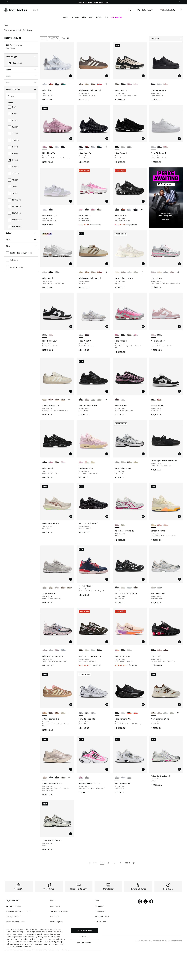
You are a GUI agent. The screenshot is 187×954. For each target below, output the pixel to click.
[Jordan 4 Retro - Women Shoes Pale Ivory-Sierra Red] (87, 462)
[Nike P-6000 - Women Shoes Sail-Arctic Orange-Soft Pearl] (159, 272)
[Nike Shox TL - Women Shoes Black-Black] (57, 84)
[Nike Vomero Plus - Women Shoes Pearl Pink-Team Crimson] (135, 713)
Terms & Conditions (13, 906)
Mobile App (99, 906)
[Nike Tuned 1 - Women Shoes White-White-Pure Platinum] (123, 147)
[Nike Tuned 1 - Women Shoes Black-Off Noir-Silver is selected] (44, 462)
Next (127, 863)
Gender (9, 83)
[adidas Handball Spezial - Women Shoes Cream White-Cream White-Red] (87, 84)
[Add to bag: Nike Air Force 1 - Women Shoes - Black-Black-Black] (179, 75)
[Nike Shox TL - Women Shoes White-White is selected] (44, 84)
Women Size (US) (13, 89)
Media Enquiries (56, 921)
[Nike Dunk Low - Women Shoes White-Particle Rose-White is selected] (153, 335)
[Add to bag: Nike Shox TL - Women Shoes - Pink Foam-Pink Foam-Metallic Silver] (70, 138)
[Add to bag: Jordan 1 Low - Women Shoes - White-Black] (179, 391)
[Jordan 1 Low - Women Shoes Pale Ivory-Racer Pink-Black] (159, 399)
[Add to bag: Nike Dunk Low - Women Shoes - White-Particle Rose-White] (179, 326)
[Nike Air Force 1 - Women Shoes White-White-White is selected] (153, 147)
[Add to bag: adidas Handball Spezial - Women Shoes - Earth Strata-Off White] (106, 75)
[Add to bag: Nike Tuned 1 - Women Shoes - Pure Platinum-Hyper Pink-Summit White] (143, 326)
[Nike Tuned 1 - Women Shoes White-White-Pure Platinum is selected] (44, 272)
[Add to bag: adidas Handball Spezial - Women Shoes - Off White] (106, 263)
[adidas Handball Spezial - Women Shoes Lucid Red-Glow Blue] (99, 84)
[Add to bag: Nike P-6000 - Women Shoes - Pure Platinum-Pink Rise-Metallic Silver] (179, 263)
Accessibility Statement (15, 921)
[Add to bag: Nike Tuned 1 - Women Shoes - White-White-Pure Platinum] (70, 263)
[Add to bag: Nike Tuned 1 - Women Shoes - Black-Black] (143, 138)
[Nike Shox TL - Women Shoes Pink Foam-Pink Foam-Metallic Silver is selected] (44, 147)
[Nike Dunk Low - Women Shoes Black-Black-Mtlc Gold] (50, 209)
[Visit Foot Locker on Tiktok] (145, 901)
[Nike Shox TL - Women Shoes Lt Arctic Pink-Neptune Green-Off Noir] (63, 84)
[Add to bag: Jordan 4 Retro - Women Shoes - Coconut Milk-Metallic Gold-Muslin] (179, 516)
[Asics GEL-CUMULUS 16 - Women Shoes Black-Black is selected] (117, 587)
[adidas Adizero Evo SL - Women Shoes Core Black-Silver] (50, 777)
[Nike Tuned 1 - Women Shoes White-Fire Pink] (135, 84)
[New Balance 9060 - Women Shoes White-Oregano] (129, 272)
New (90, 17)
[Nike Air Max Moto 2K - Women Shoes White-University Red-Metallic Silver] (57, 650)
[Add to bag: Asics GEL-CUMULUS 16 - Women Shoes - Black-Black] (143, 579)
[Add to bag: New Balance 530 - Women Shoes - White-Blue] (106, 704)
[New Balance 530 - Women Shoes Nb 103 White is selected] (117, 777)
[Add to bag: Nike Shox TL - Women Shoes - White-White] (70, 75)
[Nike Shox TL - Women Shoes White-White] (57, 147)
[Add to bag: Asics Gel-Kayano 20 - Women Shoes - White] (143, 516)
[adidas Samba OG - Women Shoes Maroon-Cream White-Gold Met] (50, 399)
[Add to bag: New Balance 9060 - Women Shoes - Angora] (143, 263)
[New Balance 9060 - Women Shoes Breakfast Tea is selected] (153, 713)
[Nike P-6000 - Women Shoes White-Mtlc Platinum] (123, 399)
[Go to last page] (133, 862)
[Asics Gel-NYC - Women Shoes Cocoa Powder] (69, 587)
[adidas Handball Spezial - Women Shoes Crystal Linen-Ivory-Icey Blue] (93, 272)
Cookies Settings (84, 943)
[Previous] (7, 2)
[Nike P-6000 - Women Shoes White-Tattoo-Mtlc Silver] (165, 272)
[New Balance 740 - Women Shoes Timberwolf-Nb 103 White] (129, 462)
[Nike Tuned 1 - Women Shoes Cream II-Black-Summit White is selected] (117, 84)
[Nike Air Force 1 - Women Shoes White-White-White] (159, 84)
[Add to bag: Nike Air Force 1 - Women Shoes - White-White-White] (179, 138)
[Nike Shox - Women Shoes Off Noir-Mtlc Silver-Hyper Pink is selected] (153, 650)
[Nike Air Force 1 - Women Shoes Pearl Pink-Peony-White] (165, 84)
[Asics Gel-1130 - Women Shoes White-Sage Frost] (159, 587)
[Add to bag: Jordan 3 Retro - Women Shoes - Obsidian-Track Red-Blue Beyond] (106, 579)
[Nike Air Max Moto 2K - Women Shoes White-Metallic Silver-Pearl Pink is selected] (44, 650)
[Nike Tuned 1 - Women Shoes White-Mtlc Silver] (129, 147)
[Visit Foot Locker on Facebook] (151, 901)
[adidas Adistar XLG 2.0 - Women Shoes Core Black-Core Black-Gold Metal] (87, 777)
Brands (98, 17)
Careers (53, 916)
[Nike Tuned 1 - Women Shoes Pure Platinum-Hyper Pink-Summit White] (129, 84)
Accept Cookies (85, 930)
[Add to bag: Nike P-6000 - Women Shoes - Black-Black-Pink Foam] (143, 391)
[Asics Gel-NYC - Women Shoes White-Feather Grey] (50, 587)
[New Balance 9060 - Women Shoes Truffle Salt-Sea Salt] (123, 272)
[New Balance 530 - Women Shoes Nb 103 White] (87, 713)
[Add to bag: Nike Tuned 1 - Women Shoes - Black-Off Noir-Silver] (70, 453)
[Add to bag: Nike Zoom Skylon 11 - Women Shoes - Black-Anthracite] (106, 516)
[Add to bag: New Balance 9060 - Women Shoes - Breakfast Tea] (179, 704)
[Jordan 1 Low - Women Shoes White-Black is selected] (153, 399)
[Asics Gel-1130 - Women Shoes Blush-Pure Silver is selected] (153, 587)
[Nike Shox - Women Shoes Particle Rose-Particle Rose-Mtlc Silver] (159, 650)
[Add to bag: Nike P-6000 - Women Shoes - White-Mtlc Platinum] (106, 326)
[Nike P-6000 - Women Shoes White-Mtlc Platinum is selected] (81, 335)
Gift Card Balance (102, 916)
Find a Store (10, 48)
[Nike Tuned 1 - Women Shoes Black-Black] (50, 272)
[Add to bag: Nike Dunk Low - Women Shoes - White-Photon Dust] (70, 201)
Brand (8, 70)
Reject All (84, 937)
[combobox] (82, 10)
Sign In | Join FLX (169, 10)
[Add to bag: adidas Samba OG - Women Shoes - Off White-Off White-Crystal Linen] (70, 391)
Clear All (65, 38)
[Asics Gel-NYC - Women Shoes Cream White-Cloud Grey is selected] (44, 587)
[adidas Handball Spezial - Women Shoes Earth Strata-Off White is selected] (81, 84)
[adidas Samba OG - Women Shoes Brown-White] (63, 399)
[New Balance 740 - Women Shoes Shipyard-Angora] (135, 462)
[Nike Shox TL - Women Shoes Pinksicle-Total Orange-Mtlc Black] (50, 84)
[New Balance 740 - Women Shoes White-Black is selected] (117, 462)
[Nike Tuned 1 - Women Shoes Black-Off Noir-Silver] (123, 84)
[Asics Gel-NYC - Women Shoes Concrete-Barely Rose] (57, 587)
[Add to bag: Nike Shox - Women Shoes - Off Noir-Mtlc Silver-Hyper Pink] (179, 641)
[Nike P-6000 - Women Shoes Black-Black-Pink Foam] (87, 335)
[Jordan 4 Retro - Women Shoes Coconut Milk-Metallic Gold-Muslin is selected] (153, 525)
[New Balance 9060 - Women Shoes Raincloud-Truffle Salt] (135, 272)
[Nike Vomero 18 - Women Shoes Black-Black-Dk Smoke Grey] (123, 650)
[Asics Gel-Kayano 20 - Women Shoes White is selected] (117, 525)
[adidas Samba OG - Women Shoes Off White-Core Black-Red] (57, 399)
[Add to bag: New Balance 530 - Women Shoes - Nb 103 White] (143, 769)
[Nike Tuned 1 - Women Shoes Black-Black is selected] (117, 147)
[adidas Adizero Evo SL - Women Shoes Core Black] (57, 777)
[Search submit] (130, 10)
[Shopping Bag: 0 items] (181, 10)
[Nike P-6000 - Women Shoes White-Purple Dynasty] (172, 272)
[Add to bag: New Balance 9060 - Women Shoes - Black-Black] (106, 391)
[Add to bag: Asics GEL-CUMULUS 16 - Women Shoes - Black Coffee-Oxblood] (106, 641)
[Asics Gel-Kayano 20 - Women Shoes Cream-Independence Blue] (123, 525)
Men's (65, 17)
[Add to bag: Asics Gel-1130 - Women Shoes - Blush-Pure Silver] (179, 579)
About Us (54, 906)
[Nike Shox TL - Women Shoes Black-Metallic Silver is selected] (117, 209)
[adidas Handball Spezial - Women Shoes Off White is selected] (81, 272)
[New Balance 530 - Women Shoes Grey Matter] (93, 713)
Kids (84, 17)
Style (8, 246)
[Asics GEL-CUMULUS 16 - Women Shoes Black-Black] (99, 650)
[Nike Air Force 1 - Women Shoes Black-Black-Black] (159, 147)
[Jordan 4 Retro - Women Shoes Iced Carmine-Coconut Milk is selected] (81, 462)
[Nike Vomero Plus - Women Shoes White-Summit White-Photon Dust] (123, 713)
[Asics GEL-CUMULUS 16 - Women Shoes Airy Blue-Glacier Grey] (129, 587)
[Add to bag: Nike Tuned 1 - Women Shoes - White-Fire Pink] (106, 201)
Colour (9, 233)
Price (8, 239)
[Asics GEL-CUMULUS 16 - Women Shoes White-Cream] (123, 587)
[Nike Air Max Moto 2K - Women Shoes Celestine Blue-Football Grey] (63, 650)
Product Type (11, 57)
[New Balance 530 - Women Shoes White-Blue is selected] (81, 713)
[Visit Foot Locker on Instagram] (140, 901)
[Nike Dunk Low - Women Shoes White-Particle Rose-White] (50, 335)
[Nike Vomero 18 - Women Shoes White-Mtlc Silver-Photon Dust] (129, 650)
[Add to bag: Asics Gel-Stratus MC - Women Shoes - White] (179, 769)
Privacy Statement (13, 916)
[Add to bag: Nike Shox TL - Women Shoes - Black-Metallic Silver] (143, 201)
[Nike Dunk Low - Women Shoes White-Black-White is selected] (44, 335)
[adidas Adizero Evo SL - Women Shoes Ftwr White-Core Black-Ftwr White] (63, 777)
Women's (75, 17)
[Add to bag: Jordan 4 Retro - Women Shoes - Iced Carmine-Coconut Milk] (106, 453)
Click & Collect (100, 921)
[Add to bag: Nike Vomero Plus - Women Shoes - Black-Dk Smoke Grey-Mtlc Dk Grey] (143, 704)
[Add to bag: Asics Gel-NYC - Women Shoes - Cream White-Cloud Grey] (70, 579)
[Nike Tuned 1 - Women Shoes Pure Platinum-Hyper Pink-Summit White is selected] (117, 335)
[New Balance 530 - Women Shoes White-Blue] (123, 777)
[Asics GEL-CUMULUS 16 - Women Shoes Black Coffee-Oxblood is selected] (81, 650)
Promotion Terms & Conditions (18, 911)
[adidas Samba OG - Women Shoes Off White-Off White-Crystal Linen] (63, 713)
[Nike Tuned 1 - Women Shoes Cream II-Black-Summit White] (99, 209)
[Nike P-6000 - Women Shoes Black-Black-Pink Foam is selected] (117, 399)
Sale (106, 17)
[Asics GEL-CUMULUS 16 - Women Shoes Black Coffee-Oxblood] (135, 587)
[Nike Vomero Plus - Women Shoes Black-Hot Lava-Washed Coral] (129, 713)
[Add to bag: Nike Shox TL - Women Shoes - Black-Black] (106, 138)
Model (8, 76)
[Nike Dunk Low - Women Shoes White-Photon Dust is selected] (44, 209)
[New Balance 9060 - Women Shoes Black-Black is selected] (81, 399)
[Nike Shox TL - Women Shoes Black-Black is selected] (81, 147)
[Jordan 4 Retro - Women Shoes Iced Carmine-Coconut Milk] (165, 525)
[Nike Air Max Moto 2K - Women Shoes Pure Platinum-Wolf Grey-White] (50, 650)
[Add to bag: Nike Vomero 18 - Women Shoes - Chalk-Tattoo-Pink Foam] (143, 641)
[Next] (179, 2)
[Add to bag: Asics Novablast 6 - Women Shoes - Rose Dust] (70, 516)
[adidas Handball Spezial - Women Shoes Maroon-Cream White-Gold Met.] (99, 272)
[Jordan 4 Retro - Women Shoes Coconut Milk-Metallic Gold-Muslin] (93, 462)
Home (6, 25)
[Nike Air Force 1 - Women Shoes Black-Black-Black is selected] (153, 84)
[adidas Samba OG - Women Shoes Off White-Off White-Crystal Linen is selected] (44, 399)
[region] (93, 2)
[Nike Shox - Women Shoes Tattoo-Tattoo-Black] (165, 650)
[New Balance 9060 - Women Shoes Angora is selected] (117, 272)
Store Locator (100, 911)
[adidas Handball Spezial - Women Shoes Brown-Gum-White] (93, 84)
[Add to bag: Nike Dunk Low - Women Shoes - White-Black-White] (70, 326)
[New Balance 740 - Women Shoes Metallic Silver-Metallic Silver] (123, 462)
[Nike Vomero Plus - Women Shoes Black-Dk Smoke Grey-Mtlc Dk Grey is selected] (117, 713)
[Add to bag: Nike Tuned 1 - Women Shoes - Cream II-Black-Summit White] (143, 75)
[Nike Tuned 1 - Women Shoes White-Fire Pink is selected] (81, 209)
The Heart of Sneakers (59, 911)
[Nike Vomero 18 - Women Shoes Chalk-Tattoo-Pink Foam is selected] (117, 650)
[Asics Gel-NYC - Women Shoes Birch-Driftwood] (63, 587)
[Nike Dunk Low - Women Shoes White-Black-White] (159, 335)
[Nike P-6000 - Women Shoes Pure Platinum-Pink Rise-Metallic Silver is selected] (153, 272)
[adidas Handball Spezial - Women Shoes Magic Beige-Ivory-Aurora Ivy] (87, 272)
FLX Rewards (116, 17)
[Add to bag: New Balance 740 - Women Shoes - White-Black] (143, 453)
